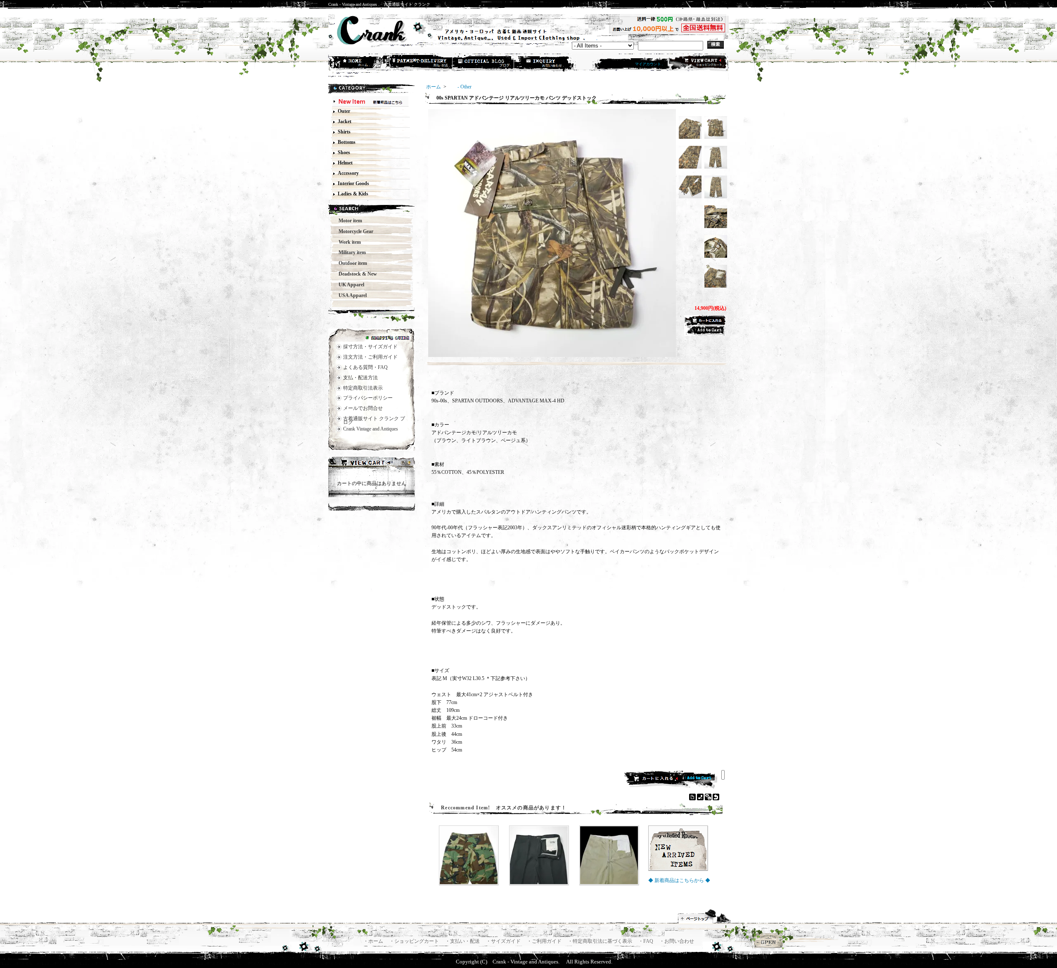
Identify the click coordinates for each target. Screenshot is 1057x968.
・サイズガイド (504, 941)
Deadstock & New (355, 274)
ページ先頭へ (705, 916)
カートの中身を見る (371, 463)
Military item (350, 252)
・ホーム (373, 941)
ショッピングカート (697, 63)
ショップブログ (483, 63)
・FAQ (646, 941)
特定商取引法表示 (363, 388)
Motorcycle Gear (353, 231)
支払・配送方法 (422, 63)
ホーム (360, 63)
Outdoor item (350, 263)
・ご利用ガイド (545, 941)
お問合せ (545, 63)
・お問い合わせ (676, 941)
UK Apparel (349, 285)
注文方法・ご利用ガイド (370, 357)
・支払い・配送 (463, 941)
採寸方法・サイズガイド (370, 347)
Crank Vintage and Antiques (370, 429)
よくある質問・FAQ (365, 367)
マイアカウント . (649, 64)
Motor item (348, 221)
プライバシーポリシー (368, 398)
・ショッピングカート (414, 941)
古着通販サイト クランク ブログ (374, 420)
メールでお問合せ (363, 408)
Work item (347, 242)
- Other (460, 87)
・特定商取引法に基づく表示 (600, 941)
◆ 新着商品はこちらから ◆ (679, 880)
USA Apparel (350, 295)
